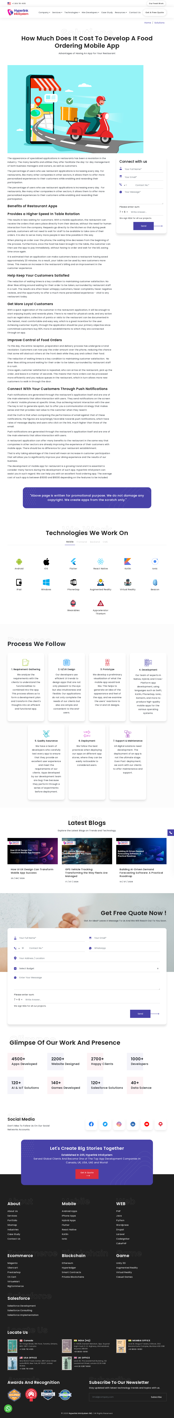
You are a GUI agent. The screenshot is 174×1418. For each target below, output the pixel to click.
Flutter (66, 1225)
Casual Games (124, 1276)
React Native (69, 1229)
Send (143, 226)
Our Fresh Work (156, 3)
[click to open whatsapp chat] (8, 1408)
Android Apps (69, 1211)
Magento (12, 1263)
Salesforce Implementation (23, 1315)
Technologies (71, 12)
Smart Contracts (71, 1272)
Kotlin (65, 1234)
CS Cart (11, 1276)
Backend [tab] (95, 541)
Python (120, 1220)
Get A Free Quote (154, 12)
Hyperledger (69, 1267)
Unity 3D (121, 1263)
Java (119, 1215)
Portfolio (12, 1220)
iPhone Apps (69, 1215)
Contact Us (135, 12)
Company (44, 12)
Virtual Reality (124, 1272)
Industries (12, 1229)
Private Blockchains (73, 1276)
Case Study (107, 12)
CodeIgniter (123, 1238)
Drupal (120, 1229)
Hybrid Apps (69, 1220)
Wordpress (122, 1225)
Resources (120, 12)
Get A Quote (87, 1172)
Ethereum (67, 1263)
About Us (12, 1211)
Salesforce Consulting (19, 1310)
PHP (118, 1211)
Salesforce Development (21, 1305)
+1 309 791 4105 (19, 3)
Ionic (64, 1238)
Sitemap (12, 1225)
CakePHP (121, 1243)
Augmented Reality (127, 1267)
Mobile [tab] (70, 541)
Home (147, 22)
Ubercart (12, 1267)
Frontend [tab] (82, 541)
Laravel (120, 1234)
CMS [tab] (105, 541)
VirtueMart (13, 1281)
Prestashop (14, 1272)
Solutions (159, 22)
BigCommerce (15, 1286)
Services (56, 12)
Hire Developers (90, 12)
